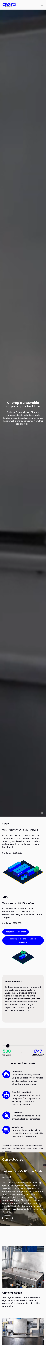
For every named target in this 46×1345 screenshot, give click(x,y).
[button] (41, 4)
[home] (9, 4)
